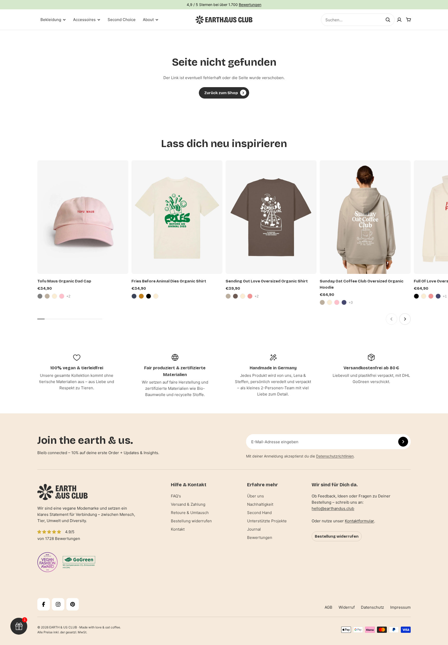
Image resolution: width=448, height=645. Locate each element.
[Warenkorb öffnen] (408, 19)
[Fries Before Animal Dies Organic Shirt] (176, 217)
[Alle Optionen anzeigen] (69, 296)
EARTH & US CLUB (63, 627)
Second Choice (122, 19)
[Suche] (388, 19)
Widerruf (347, 607)
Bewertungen (250, 4)
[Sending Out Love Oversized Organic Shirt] (271, 217)
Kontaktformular (359, 520)
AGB (328, 607)
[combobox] (358, 19)
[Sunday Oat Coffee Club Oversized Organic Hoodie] (365, 217)
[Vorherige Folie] (391, 319)
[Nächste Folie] (405, 319)
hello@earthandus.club (333, 508)
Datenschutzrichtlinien (335, 456)
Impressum (400, 607)
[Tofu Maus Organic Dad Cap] (82, 217)
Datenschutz (372, 607)
